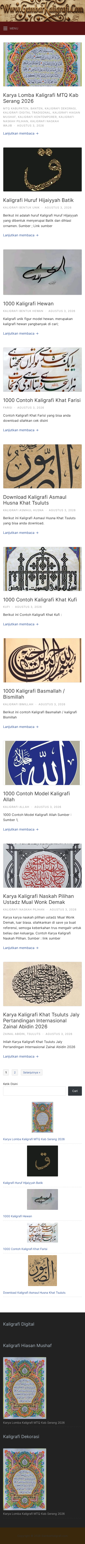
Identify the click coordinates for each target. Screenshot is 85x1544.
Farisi (7, 407)
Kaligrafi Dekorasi (60, 108)
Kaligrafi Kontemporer (37, 116)
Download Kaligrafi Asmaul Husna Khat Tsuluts (34, 500)
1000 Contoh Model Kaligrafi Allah (36, 796)
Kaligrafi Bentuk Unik (21, 207)
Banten (37, 108)
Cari (75, 1091)
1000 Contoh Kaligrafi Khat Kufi (40, 600)
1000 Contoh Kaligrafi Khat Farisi (42, 400)
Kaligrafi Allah (16, 806)
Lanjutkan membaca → (21, 133)
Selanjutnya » (31, 1072)
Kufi (6, 606)
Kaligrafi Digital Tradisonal (27, 112)
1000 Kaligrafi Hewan (28, 304)
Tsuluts (33, 1034)
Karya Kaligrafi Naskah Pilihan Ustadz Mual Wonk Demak (38, 899)
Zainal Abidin (14, 1034)
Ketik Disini (10, 1084)
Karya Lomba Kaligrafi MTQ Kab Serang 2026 (40, 98)
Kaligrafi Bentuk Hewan (23, 311)
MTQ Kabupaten (15, 108)
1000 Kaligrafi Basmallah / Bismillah (34, 694)
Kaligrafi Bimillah (18, 704)
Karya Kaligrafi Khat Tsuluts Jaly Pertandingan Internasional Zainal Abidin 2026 (41, 1021)
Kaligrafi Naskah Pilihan (24, 909)
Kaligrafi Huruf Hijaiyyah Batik (38, 200)
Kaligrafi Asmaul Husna (23, 510)
